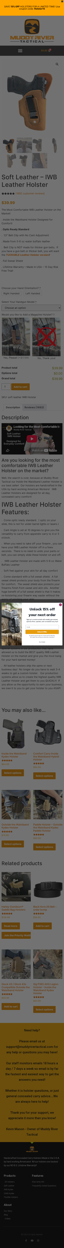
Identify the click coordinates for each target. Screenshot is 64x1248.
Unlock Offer (42, 632)
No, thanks (42, 642)
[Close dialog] (60, 604)
